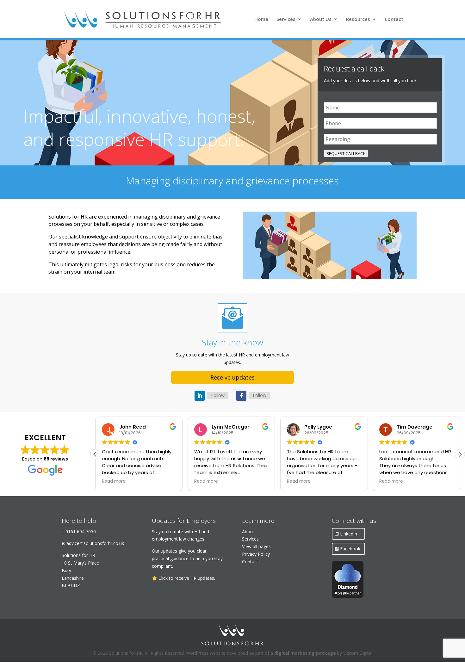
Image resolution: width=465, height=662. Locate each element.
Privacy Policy (256, 554)
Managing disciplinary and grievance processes (232, 180)
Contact (394, 19)
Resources (358, 19)
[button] (460, 454)
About (248, 532)
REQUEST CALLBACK (346, 153)
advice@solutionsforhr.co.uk (95, 543)
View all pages (256, 546)
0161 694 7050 (80, 532)
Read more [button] (114, 481)
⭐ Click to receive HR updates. (183, 578)
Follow (218, 395)
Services (285, 19)
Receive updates (232, 377)
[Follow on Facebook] (241, 396)
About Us (321, 19)
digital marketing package (305, 653)
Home (261, 19)
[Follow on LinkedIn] (200, 396)
